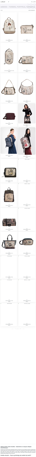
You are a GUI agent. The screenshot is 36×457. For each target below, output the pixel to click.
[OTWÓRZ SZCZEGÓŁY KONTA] (33, 1)
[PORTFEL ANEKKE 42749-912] (26, 25)
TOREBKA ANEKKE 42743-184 (27, 70)
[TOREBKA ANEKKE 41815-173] (26, 113)
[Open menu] (8, 1)
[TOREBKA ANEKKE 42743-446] (9, 86)
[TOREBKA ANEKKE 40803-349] (9, 313)
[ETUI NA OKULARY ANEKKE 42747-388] (9, 56)
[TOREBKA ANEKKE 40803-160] (26, 289)
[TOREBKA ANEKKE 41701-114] (9, 242)
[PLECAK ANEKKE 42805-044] (9, 25)
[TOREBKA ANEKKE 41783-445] (26, 265)
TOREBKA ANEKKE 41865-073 (9, 205)
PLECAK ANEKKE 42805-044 (9, 40)
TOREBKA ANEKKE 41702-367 (27, 229)
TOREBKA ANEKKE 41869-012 (27, 180)
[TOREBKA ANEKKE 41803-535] (9, 218)
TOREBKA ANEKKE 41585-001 (27, 156)
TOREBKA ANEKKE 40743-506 (27, 324)
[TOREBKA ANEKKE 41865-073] (9, 193)
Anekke (9, 39)
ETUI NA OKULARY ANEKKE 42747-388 (9, 70)
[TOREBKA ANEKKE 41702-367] (26, 218)
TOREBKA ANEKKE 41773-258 (9, 123)
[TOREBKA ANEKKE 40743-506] (26, 313)
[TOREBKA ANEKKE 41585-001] (26, 141)
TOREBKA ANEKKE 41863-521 (27, 204)
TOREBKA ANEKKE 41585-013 (9, 155)
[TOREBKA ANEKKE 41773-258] (9, 113)
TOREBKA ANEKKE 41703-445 (27, 253)
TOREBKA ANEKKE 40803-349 (9, 324)
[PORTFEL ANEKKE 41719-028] (9, 289)
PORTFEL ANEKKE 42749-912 (26, 40)
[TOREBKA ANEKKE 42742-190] (26, 86)
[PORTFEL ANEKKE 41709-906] (9, 265)
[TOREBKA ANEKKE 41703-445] (26, 242)
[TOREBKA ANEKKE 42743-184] (26, 56)
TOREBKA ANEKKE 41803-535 (9, 229)
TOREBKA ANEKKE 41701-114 (9, 253)
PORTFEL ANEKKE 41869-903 (9, 180)
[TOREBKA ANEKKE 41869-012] (26, 169)
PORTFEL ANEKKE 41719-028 (9, 300)
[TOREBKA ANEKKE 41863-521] (26, 193)
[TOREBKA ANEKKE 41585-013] (9, 140)
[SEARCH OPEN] (31, 1)
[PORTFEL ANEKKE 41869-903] (9, 169)
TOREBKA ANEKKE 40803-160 (27, 300)
